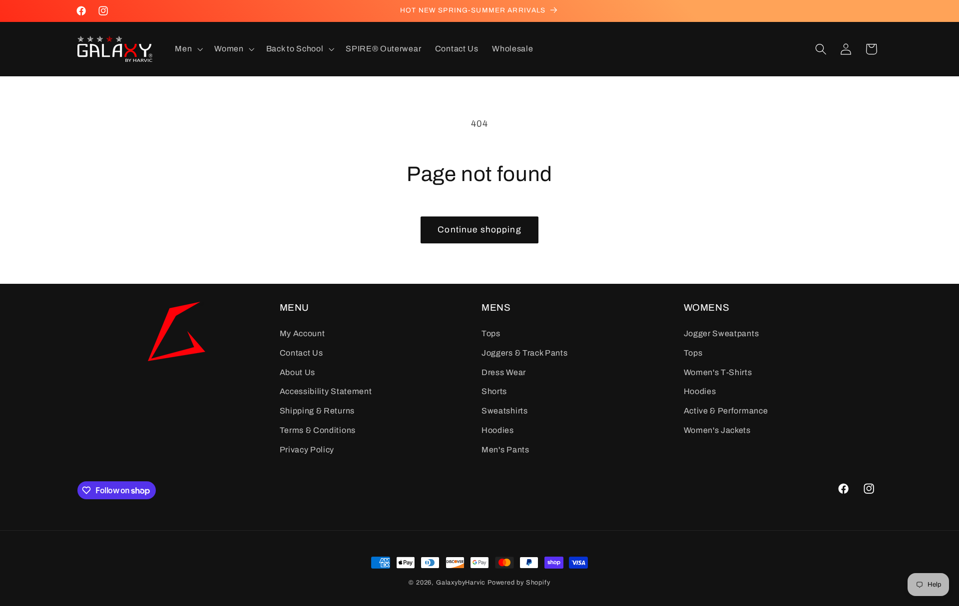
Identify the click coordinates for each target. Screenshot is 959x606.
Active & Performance (726, 410)
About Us (298, 372)
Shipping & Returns (317, 410)
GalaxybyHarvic (460, 582)
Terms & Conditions (318, 429)
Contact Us (301, 352)
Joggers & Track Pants (524, 352)
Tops (490, 333)
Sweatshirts (504, 410)
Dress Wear (503, 372)
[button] (188, 49)
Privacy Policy (307, 449)
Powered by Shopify (518, 582)
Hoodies (497, 429)
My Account (302, 333)
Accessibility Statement (326, 391)
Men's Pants (505, 449)
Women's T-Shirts (718, 372)
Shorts (494, 391)
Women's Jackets (717, 429)
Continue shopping (479, 229)
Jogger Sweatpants (721, 333)
